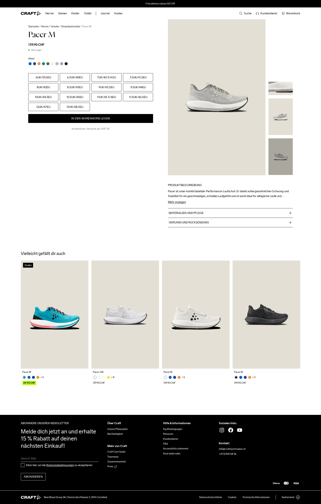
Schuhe (55, 26)
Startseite (33, 26)
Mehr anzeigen (177, 202)
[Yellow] (108, 377)
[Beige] (104, 377)
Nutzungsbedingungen (60, 465)
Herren (45, 26)
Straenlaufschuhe (70, 26)
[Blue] (24, 377)
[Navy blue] (33, 377)
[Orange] (38, 377)
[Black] (236, 377)
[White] (95, 377)
